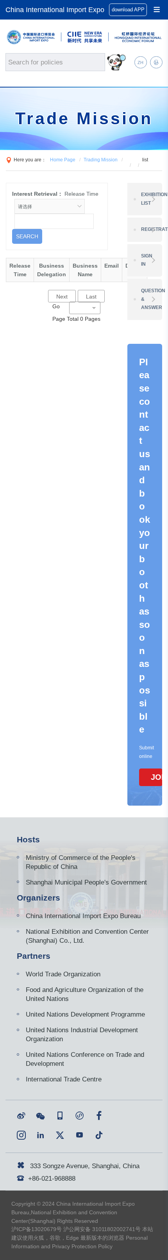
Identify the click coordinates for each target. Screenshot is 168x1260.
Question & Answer (151, 299)
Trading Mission (101, 160)
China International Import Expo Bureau (83, 916)
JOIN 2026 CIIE (157, 777)
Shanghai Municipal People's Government (86, 882)
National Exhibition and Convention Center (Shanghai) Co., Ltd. (87, 936)
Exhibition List (151, 199)
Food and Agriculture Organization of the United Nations (84, 994)
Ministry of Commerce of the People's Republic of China (81, 862)
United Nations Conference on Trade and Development (85, 1059)
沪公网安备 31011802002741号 (102, 1229)
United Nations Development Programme (85, 1014)
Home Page (62, 160)
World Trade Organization (63, 974)
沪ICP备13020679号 (36, 1229)
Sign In (146, 260)
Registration (151, 229)
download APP (128, 10)
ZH (140, 62)
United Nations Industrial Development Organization (82, 1034)
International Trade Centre (64, 1079)
